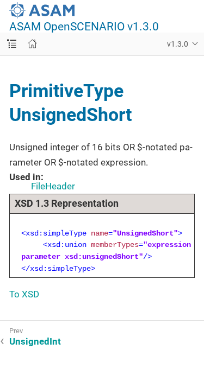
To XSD (24, 294)
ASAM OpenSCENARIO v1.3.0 (84, 27)
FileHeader (53, 186)
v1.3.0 (177, 44)
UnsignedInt (35, 341)
